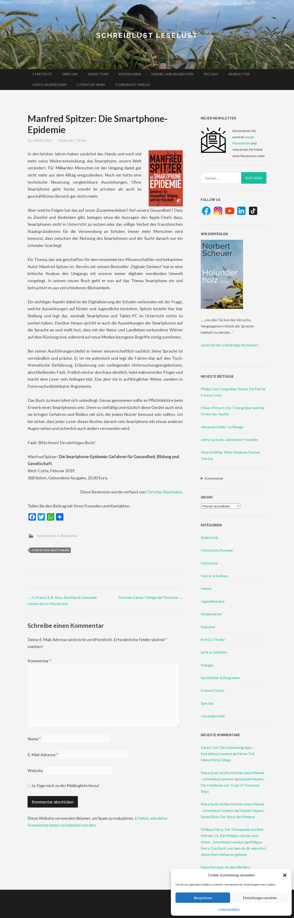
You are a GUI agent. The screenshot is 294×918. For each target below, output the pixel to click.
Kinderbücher (211, 614)
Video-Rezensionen (50, 85)
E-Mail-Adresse (43, 754)
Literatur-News (91, 85)
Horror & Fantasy (214, 575)
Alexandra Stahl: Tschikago (222, 427)
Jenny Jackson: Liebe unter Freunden (229, 439)
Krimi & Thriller (213, 639)
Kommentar (39, 660)
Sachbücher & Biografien (57, 535)
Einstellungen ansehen (260, 898)
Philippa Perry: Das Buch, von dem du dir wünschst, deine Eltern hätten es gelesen (233, 848)
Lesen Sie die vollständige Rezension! (229, 345)
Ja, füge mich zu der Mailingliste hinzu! (65, 785)
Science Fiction (212, 690)
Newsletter (239, 74)
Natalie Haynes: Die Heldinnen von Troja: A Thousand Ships (232, 785)
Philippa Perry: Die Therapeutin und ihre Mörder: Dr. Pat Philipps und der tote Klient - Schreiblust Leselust (232, 835)
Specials (211, 74)
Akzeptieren (203, 898)
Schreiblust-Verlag (132, 85)
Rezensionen (130, 74)
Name (34, 738)
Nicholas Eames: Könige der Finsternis (151, 597)
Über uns (70, 74)
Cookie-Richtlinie (229, 909)
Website (35, 770)
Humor (206, 588)
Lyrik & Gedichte (214, 652)
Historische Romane (217, 550)
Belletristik (209, 537)
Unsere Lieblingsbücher (172, 74)
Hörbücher (209, 563)
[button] (285, 875)
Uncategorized (212, 716)
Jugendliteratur (213, 601)
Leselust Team (72, 140)
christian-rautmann (50, 550)
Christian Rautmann (164, 491)
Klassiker (208, 627)
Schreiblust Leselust (147, 35)
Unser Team (98, 74)
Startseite (42, 74)
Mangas (207, 665)
